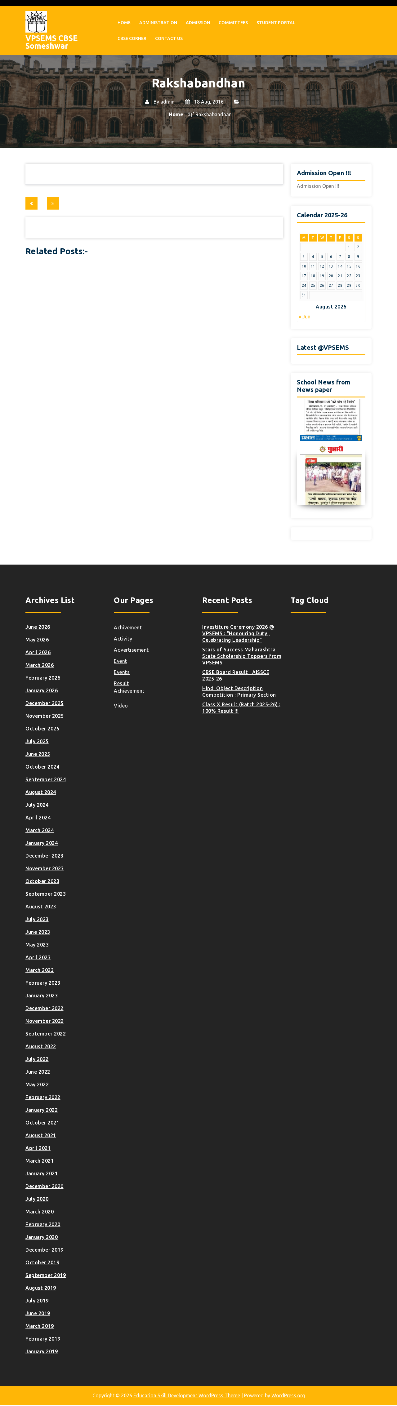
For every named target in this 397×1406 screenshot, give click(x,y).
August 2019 (40, 1288)
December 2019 (44, 1250)
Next (360, 451)
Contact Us (169, 38)
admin (167, 101)
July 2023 (37, 919)
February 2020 (42, 1224)
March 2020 (39, 1211)
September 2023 (45, 894)
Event (120, 661)
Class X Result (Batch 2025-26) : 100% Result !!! (241, 708)
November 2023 (44, 868)
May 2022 (37, 1084)
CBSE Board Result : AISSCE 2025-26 (235, 675)
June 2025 (37, 754)
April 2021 (38, 1148)
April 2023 (38, 957)
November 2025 (44, 716)
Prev (301, 451)
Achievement (129, 691)
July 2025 (37, 741)
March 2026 (39, 665)
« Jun (304, 316)
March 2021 (39, 1161)
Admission (198, 22)
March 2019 (39, 1326)
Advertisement (131, 650)
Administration (158, 22)
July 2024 (37, 805)
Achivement (128, 627)
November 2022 (44, 1021)
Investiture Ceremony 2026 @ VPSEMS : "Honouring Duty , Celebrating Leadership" (238, 633)
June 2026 (37, 627)
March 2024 (39, 830)
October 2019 (42, 1262)
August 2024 (40, 792)
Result (121, 683)
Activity (123, 638)
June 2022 (37, 1072)
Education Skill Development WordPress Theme (186, 1395)
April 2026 (38, 652)
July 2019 (37, 1300)
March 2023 (39, 970)
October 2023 (42, 881)
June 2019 (37, 1313)
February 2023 (42, 983)
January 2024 (41, 843)
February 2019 (42, 1339)
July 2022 (37, 1059)
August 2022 (40, 1046)
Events (122, 672)
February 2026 (42, 678)
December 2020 (44, 1186)
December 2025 (44, 703)
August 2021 (40, 1135)
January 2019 (41, 1351)
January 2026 (41, 690)
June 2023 (37, 932)
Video (121, 705)
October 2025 (42, 728)
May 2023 (37, 944)
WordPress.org (288, 1395)
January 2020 (41, 1237)
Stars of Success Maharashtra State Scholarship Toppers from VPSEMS (241, 656)
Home (124, 22)
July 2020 (37, 1199)
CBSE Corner (132, 38)
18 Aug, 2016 (208, 101)
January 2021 (41, 1173)
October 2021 (42, 1122)
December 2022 (44, 1008)
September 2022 (45, 1033)
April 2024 (38, 817)
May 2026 (37, 639)
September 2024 (45, 779)
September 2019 (45, 1275)
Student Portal (275, 22)
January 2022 (41, 1110)
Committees (233, 22)
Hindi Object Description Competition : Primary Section (239, 691)
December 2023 (44, 855)
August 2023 (40, 906)
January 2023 (41, 995)
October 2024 (42, 767)
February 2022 (42, 1097)
